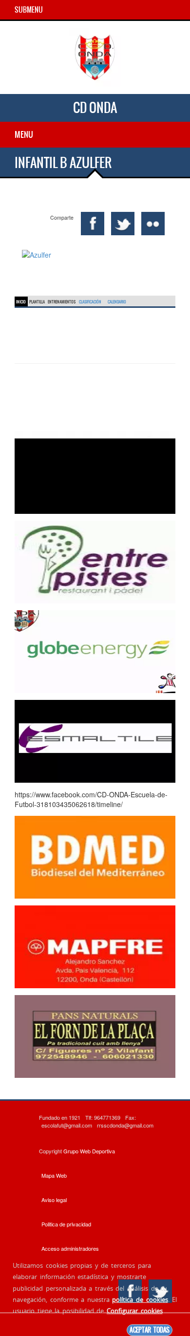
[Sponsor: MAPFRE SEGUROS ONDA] (95, 946)
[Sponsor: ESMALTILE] (95, 740)
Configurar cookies (135, 1310)
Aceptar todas (150, 1330)
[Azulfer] (95, 255)
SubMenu (29, 9)
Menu (24, 134)
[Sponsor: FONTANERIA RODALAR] (95, 471)
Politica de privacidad (66, 1224)
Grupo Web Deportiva (89, 1151)
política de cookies (140, 1299)
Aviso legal (54, 1200)
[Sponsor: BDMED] (95, 856)
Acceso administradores (70, 1248)
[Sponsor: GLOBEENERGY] (95, 651)
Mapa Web (54, 1175)
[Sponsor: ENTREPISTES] (95, 561)
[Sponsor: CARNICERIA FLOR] (95, 1035)
